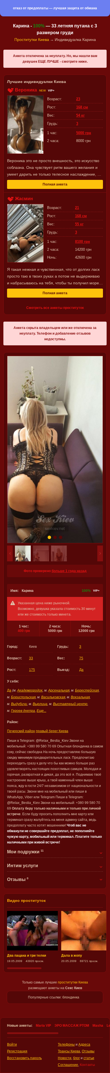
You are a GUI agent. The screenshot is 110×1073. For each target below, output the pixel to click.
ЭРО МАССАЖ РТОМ (71, 1026)
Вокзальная (80, 697)
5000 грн (83, 133)
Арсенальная (58, 690)
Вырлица (40, 704)
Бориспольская (23, 697)
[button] (10, 553)
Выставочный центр (70, 704)
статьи (88, 1058)
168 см (82, 107)
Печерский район (21, 731)
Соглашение (68, 1065)
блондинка (70, 997)
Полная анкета (55, 184)
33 (31, 658)
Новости (64, 1058)
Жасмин (24, 198)
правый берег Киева (52, 731)
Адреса (84, 1044)
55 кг (79, 224)
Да (81, 670)
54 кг (80, 115)
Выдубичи (19, 704)
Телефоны (66, 1044)
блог (76, 1058)
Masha (98, 1026)
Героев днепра (23, 711)
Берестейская (87, 690)
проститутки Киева (73, 982)
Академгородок (30, 690)
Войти (12, 1044)
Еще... (41, 711)
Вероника (26, 90)
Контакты (87, 1065)
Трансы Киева (69, 1051)
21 (77, 208)
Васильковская (53, 697)
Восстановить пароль (24, 1058)
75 (81, 658)
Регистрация (17, 1051)
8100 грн (82, 241)
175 (32, 670)
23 (78, 99)
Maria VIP (43, 1026)
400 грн (24, 631)
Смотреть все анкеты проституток (55, 308)
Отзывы (88, 1051)
